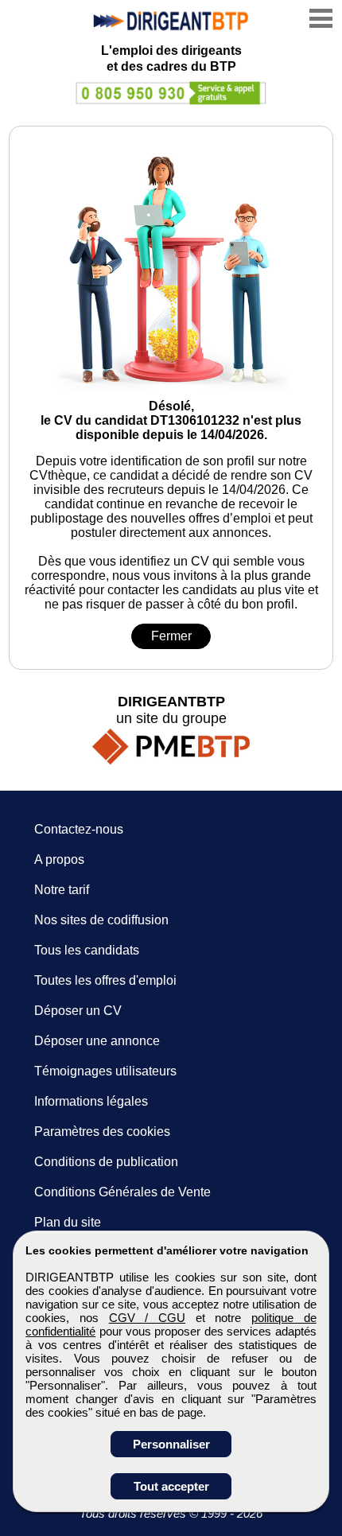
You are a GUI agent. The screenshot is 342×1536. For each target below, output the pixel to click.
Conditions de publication (106, 1162)
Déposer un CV (78, 1010)
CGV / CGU (147, 1317)
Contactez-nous (78, 829)
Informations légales (91, 1101)
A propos (59, 859)
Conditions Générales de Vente (122, 1192)
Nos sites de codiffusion (101, 920)
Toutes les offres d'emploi (105, 980)
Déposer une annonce (97, 1041)
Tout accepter (171, 1486)
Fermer (171, 636)
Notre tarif (61, 889)
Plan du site (67, 1222)
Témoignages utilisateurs (105, 1071)
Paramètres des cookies (102, 1131)
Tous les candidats (86, 950)
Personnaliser (171, 1444)
